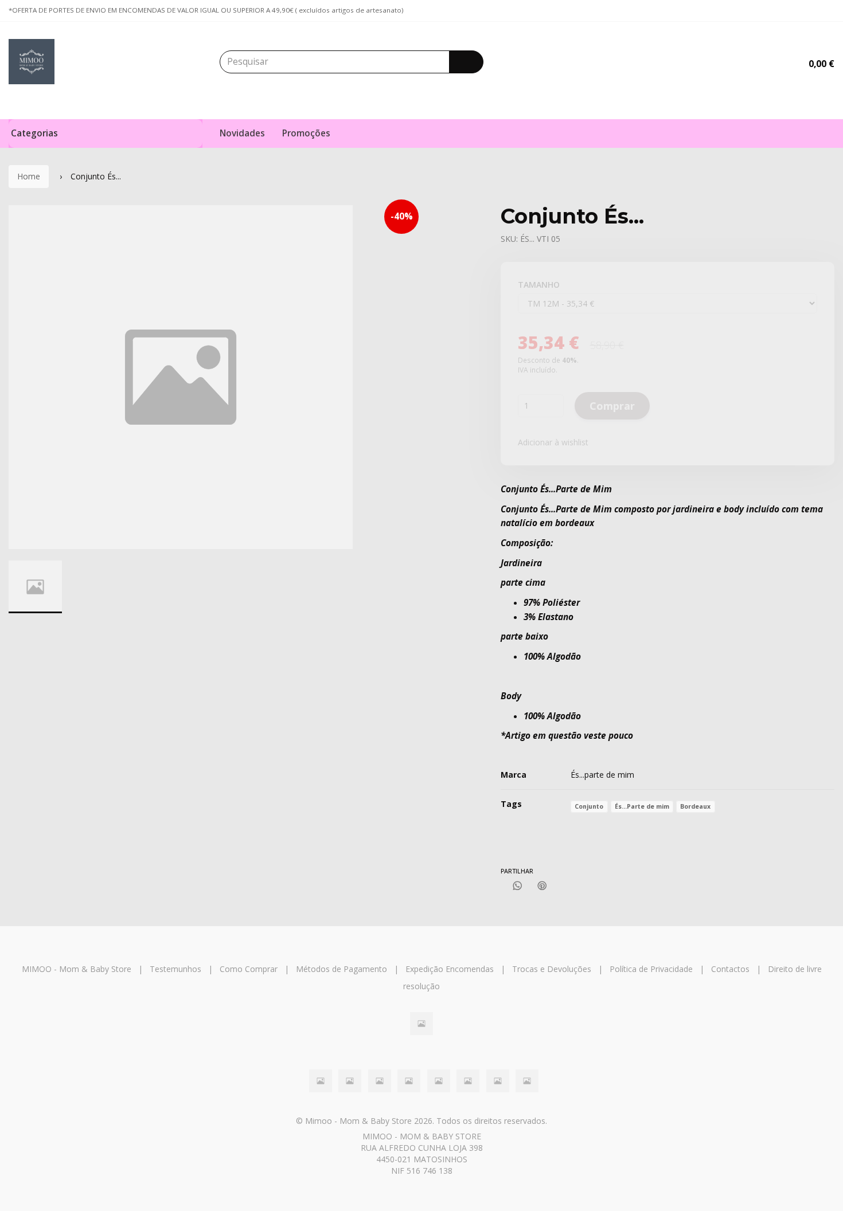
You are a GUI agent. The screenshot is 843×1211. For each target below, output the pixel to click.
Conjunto (589, 806)
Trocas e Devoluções (551, 968)
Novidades (242, 133)
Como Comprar (249, 968)
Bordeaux (695, 806)
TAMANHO (539, 284)
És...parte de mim (602, 774)
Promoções (306, 133)
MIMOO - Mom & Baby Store (76, 968)
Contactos (730, 968)
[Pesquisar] (466, 61)
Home (28, 176)
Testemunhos (175, 968)
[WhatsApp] (517, 885)
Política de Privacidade (651, 968)
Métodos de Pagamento (341, 968)
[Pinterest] (542, 885)
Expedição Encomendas (449, 968)
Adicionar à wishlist (553, 442)
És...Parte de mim (642, 806)
